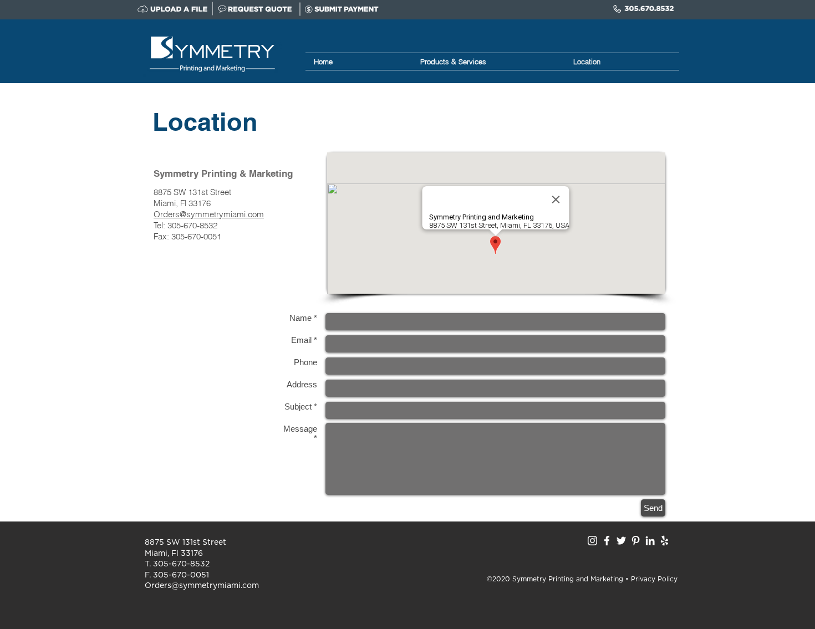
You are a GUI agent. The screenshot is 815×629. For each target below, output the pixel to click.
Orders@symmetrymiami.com (209, 214)
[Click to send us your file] (174, 9)
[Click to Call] (644, 9)
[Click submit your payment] (341, 9)
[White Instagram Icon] (592, 540)
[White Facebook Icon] (606, 540)
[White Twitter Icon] (621, 540)
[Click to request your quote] (255, 9)
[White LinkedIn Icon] (650, 540)
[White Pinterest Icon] (635, 540)
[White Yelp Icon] (664, 540)
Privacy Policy (654, 579)
